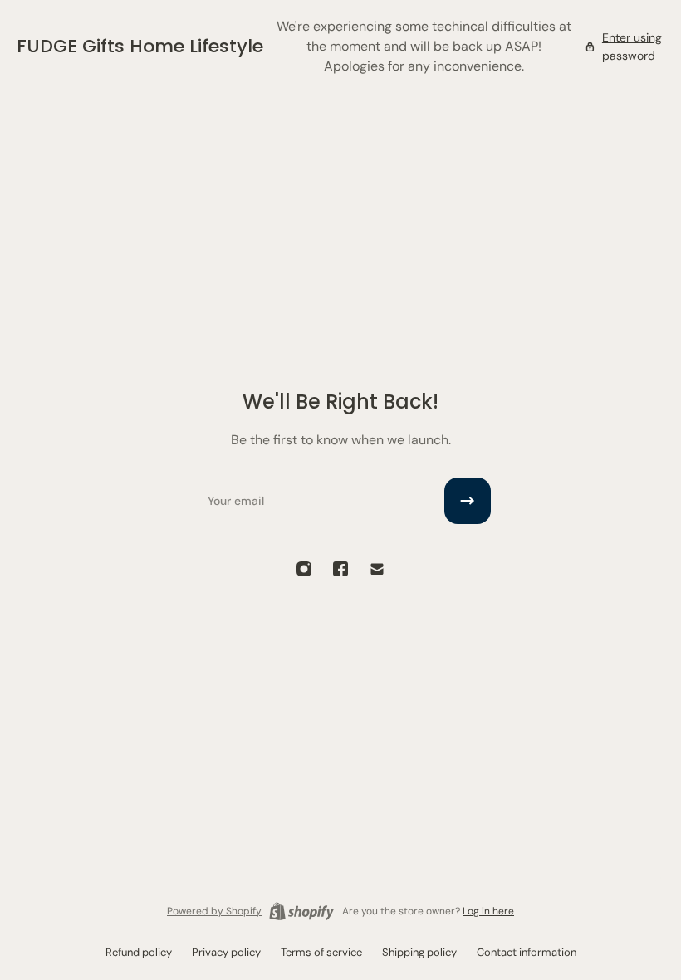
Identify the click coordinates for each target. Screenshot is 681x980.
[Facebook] (340, 569)
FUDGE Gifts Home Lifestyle (140, 46)
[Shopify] (301, 911)
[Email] (377, 569)
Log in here (488, 911)
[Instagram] (304, 569)
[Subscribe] (467, 501)
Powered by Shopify (214, 911)
